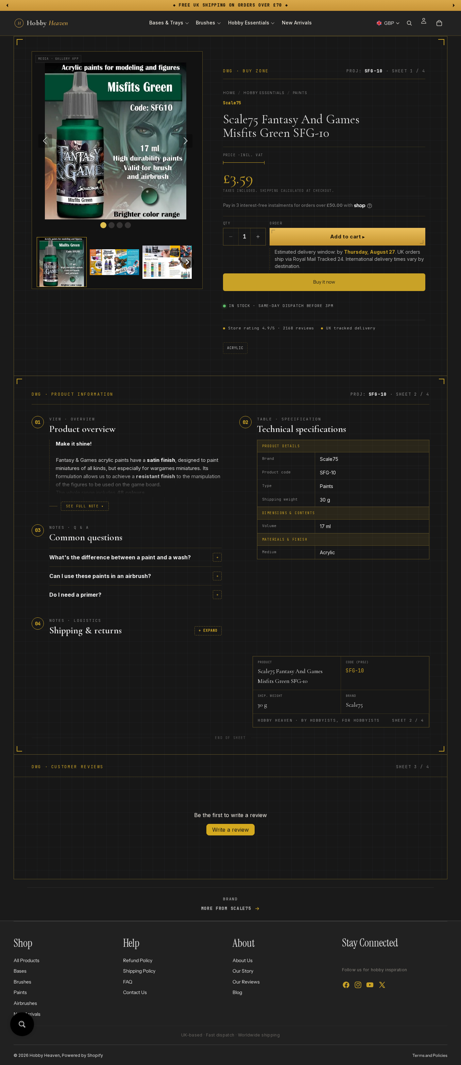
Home (229, 93)
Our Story (243, 971)
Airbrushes (25, 1003)
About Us (243, 960)
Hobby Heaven (45, 1055)
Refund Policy (137, 960)
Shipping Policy (139, 971)
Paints (300, 93)
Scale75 (232, 103)
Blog (237, 992)
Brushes (22, 982)
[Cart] (439, 23)
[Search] (409, 23)
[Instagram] (358, 985)
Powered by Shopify (82, 1055)
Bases (20, 971)
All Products (26, 960)
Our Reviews (246, 982)
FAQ (127, 982)
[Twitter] (382, 985)
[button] (62, 262)
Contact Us (135, 992)
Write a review (230, 829)
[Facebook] (346, 985)
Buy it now (324, 282)
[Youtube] (370, 985)
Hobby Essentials (264, 93)
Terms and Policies (429, 1055)
